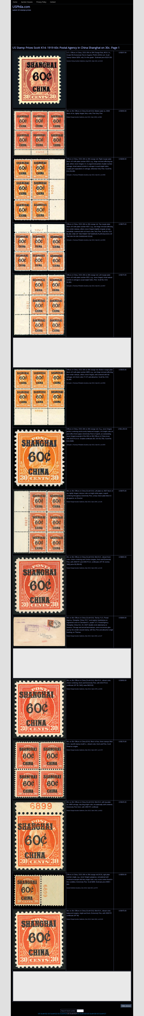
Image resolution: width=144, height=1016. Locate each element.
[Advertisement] (72, 28)
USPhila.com (21, 7)
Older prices (126, 1006)
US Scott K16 (91, 1014)
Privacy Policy (41, 2)
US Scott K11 (42, 1014)
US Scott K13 (62, 1014)
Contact (53, 2)
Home (15, 2)
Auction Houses (27, 2)
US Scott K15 (81, 1014)
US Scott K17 (101, 1014)
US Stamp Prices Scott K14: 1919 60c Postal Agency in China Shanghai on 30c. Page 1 (66, 48)
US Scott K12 (52, 1014)
